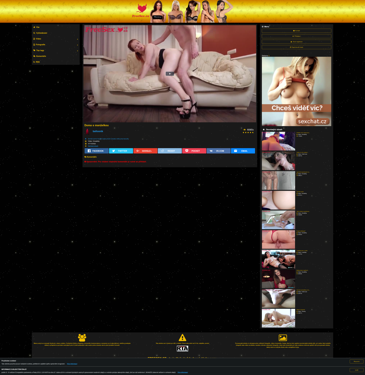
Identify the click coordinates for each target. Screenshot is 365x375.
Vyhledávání (41, 32)
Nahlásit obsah (93, 146)
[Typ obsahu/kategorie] (85, 141)
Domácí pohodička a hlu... (303, 290)
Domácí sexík (300, 191)
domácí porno (92, 139)
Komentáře (41, 56)
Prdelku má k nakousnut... (303, 132)
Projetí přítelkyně (301, 231)
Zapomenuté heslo (297, 47)
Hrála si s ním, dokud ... (303, 152)
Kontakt (297, 31)
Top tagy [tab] (40, 50)
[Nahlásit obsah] (85, 146)
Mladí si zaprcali (301, 309)
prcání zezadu (111, 139)
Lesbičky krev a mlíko (302, 250)
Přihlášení (297, 36)
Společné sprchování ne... (303, 172)
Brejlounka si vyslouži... (303, 270)
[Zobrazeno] (245, 129)
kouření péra (102, 139)
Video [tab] (38, 38)
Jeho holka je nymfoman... (303, 211)
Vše (37, 27)
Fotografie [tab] (40, 44)
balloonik (98, 131)
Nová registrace (297, 42)
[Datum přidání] (85, 143)
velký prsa (119, 139)
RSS (38, 61)
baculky (126, 139)
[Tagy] (85, 139)
